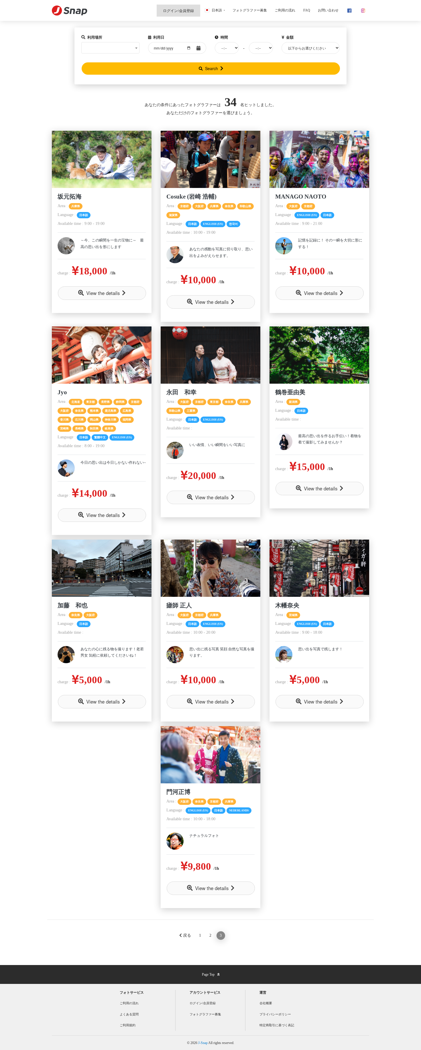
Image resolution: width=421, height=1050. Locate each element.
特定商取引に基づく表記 (276, 1025)
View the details (103, 293)
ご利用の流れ (129, 1003)
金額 (289, 37)
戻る (186, 935)
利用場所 (94, 37)
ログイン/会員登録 (203, 1003)
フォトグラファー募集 (205, 1014)
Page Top (208, 974)
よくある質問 (129, 1014)
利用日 (158, 37)
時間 (224, 37)
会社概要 (265, 1003)
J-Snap (203, 1043)
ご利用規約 (127, 1025)
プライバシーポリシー (275, 1014)
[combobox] (110, 48)
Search (211, 68)
